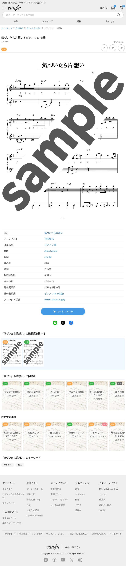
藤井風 (102, 499)
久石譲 (102, 510)
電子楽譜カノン (9, 518)
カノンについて (59, 483)
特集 (16, 21)
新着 (79, 21)
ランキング (47, 21)
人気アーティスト (108, 483)
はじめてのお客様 (59, 499)
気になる (110, 21)
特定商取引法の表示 (79, 534)
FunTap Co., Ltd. (62, 553)
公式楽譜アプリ (10, 512)
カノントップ (6, 28)
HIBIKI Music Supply (54, 299)
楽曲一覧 (31, 494)
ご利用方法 (56, 489)
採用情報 (23, 534)
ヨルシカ (103, 494)
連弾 (77, 489)
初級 (20, 465)
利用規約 (38, 534)
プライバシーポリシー (56, 534)
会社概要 (8, 534)
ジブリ (78, 505)
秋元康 (47, 257)
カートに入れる (65, 311)
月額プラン (56, 494)
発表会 (78, 510)
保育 (77, 499)
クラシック (80, 494)
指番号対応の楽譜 (35, 515)
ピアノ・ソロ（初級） (53, 28)
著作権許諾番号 (99, 534)
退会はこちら (8, 503)
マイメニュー (9, 483)
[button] (104, 47)
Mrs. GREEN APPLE (108, 489)
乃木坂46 (19, 28)
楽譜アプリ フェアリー (12, 523)
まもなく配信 (33, 510)
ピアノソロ (50, 245)
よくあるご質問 (58, 505)
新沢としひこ (105, 505)
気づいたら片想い (33, 28)
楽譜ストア (32, 483)
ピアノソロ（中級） (54, 293)
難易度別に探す (34, 499)
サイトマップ (116, 534)
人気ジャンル (82, 483)
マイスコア (7, 489)
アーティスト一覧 (35, 489)
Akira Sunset (50, 251)
